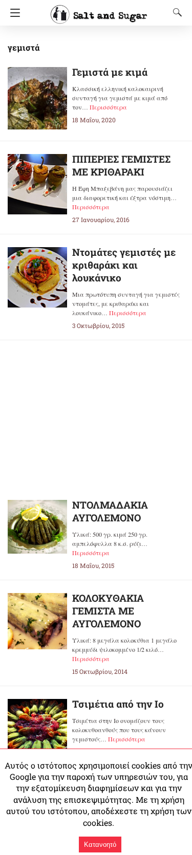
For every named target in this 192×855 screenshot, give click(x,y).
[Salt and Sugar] (98, 9)
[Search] (175, 12)
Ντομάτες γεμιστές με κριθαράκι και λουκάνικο (124, 265)
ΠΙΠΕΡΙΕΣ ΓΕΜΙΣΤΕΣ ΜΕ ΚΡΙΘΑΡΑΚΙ (121, 165)
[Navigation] (12, 13)
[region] (96, 412)
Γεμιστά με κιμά (109, 71)
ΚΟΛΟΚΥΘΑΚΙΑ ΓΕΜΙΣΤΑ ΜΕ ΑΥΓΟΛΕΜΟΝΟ (108, 610)
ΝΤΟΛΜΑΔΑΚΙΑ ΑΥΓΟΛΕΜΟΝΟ (110, 511)
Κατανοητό (100, 844)
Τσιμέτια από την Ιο (118, 703)
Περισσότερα (108, 107)
